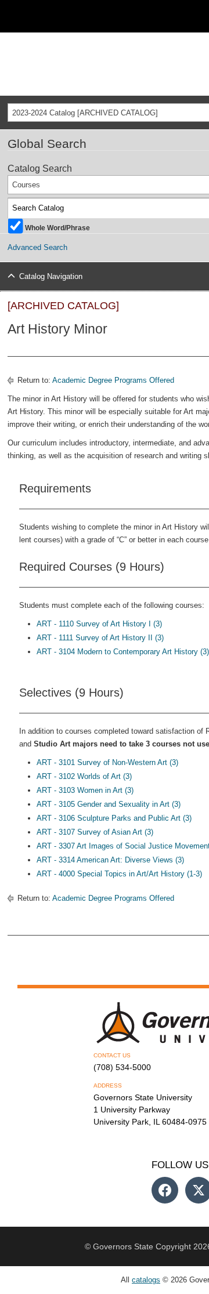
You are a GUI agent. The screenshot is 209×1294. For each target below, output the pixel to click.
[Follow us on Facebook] (165, 1190)
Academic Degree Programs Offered (113, 380)
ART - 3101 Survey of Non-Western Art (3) (107, 762)
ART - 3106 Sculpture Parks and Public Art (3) (114, 818)
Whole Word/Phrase (57, 227)
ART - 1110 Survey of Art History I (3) (99, 623)
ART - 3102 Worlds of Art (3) (84, 776)
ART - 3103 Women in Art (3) (85, 790)
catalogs (146, 1279)
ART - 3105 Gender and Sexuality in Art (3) (109, 804)
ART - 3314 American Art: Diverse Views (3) (110, 860)
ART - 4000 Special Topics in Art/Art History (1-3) (119, 873)
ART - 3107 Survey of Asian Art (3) (95, 832)
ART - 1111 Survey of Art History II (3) (100, 637)
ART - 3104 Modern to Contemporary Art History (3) (123, 651)
